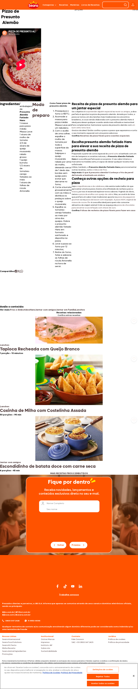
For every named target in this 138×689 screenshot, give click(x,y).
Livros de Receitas (90, 5)
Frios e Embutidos (20, 309)
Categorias (48, 5)
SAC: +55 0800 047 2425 (82, 642)
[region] (69, 676)
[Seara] (33, 5)
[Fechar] (134, 676)
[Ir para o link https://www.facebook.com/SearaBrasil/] (57, 586)
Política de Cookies (51, 673)
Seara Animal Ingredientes (14, 651)
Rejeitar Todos (103, 676)
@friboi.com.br (23, 612)
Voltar (60, 545)
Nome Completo (55, 503)
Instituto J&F (46, 645)
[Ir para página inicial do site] (69, 578)
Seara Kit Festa (9, 645)
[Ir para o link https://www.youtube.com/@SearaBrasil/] (72, 586)
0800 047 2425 (12, 620)
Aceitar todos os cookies (102, 683)
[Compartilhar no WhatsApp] (21, 271)
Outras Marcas (48, 639)
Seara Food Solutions (12, 642)
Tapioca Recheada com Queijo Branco (40, 349)
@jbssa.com (8, 615)
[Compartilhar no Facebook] (16, 271)
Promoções (7, 654)
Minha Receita (8, 648)
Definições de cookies (103, 669)
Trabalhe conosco (69, 594)
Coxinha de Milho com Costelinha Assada (43, 410)
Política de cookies (116, 639)
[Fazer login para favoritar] (134, 320)
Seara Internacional (11, 639)
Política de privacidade (118, 642)
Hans (32, 309)
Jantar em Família (66, 309)
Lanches (80, 309)
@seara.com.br (22, 615)
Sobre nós (45, 648)
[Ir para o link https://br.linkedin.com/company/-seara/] (80, 586)
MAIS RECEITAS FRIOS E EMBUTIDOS (69, 473)
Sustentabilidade (49, 651)
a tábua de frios (99, 170)
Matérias (74, 5)
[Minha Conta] (133, 5)
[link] (69, 336)
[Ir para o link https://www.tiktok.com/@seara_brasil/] (65, 586)
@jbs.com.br (8, 612)
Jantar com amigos (45, 309)
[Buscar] (125, 5)
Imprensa (45, 642)
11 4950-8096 (34, 620)
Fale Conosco (78, 639)
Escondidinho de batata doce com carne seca (48, 466)
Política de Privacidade (71, 673)
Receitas (63, 5)
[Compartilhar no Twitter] (18, 271)
